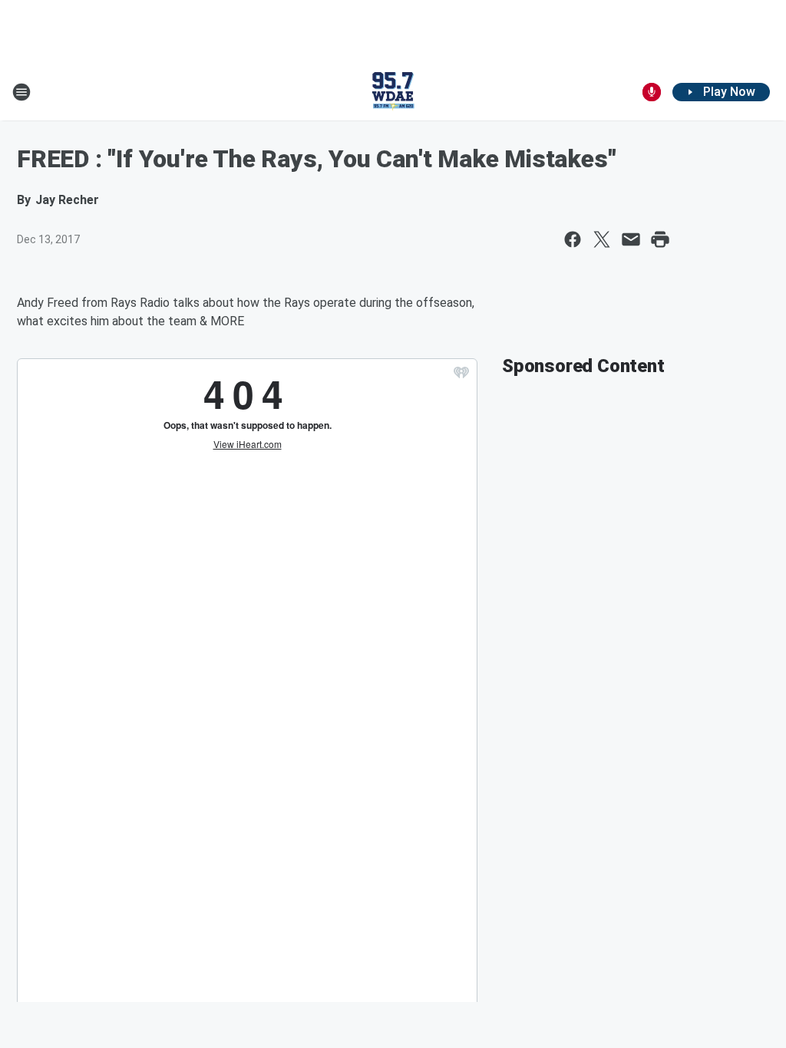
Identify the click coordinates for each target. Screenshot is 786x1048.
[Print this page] (660, 239)
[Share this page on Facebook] (572, 239)
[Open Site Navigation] (21, 92)
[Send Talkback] (651, 92)
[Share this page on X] (602, 239)
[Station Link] (393, 92)
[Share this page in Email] (631, 239)
